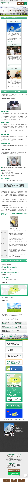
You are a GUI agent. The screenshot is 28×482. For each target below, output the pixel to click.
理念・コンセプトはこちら (12, 41)
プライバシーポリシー (8, 419)
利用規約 (16, 419)
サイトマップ (22, 419)
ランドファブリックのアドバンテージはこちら (14, 65)
